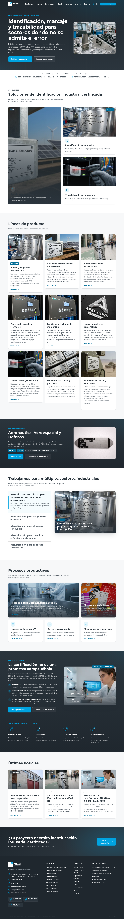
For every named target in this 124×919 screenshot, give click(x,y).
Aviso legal (95, 876)
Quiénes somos (79, 867)
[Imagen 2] (78, 52)
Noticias (76, 891)
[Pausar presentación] (113, 51)
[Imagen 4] (82, 52)
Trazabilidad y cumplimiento (101, 873)
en (97, 4)
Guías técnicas (78, 888)
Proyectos (68, 4)
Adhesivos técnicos (52, 892)
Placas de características (54, 870)
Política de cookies (98, 882)
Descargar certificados (99, 870)
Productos (29, 4)
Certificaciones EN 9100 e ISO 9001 (104, 867)
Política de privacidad (99, 879)
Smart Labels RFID (52, 886)
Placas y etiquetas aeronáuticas (56, 867)
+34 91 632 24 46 (17, 880)
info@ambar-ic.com (17, 890)
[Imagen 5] (84, 52)
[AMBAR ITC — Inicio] (15, 4)
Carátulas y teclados (52, 879)
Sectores (39, 4)
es (93, 4)
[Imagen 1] (76, 52)
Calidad (59, 4)
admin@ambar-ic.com (18, 893)
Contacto (77, 894)
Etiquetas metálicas (52, 889)
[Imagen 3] (80, 52)
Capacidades (49, 4)
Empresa (87, 4)
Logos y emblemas (52, 882)
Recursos (78, 4)
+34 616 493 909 (16, 883)
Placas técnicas (51, 873)
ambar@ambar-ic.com (18, 887)
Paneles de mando (52, 876)
